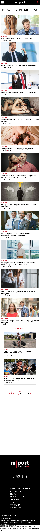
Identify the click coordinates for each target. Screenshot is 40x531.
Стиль (12, 494)
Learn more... (23, 528)
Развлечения (16, 496)
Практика (14, 505)
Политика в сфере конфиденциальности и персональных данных (17, 522)
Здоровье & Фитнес (20, 488)
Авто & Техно (16, 491)
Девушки (14, 499)
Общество (15, 507)
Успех (12, 502)
